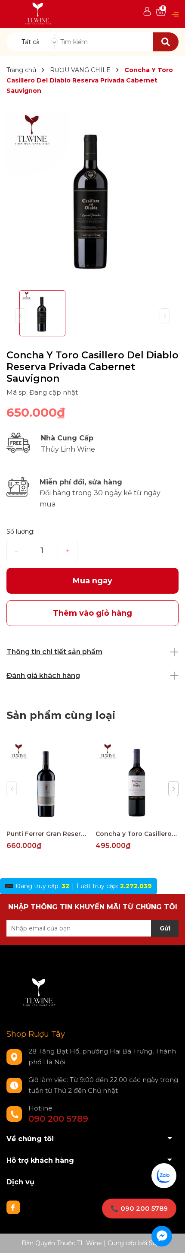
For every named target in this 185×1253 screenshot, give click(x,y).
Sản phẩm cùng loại (60, 715)
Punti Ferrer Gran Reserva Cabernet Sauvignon (47, 834)
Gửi (165, 928)
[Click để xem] (92, 197)
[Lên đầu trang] (169, 1237)
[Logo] (38, 13)
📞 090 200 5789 (139, 1208)
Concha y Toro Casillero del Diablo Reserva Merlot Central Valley (137, 834)
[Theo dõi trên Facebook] (13, 1207)
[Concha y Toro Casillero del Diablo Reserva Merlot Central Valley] (137, 783)
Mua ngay (92, 580)
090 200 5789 (58, 1119)
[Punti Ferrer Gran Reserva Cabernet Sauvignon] (47, 783)
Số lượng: (20, 531)
